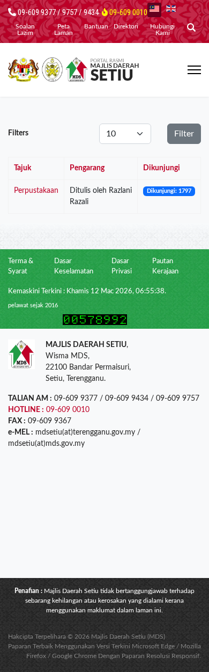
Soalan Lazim (25, 29)
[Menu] (194, 70)
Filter (184, 133)
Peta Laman (63, 29)
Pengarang (87, 168)
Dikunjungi (161, 168)
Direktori (126, 26)
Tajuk (22, 168)
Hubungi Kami (162, 29)
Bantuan (96, 26)
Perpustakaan (36, 190)
